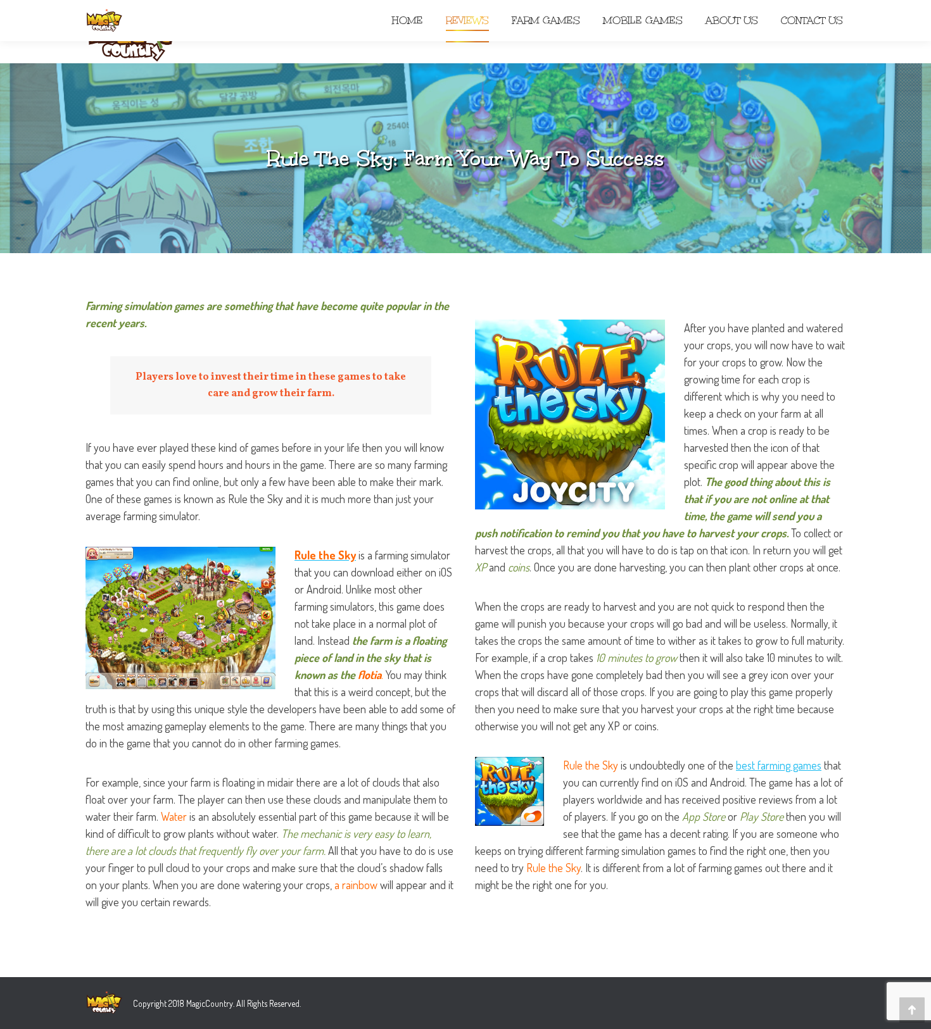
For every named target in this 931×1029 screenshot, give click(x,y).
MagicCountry (209, 1003)
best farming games (778, 765)
